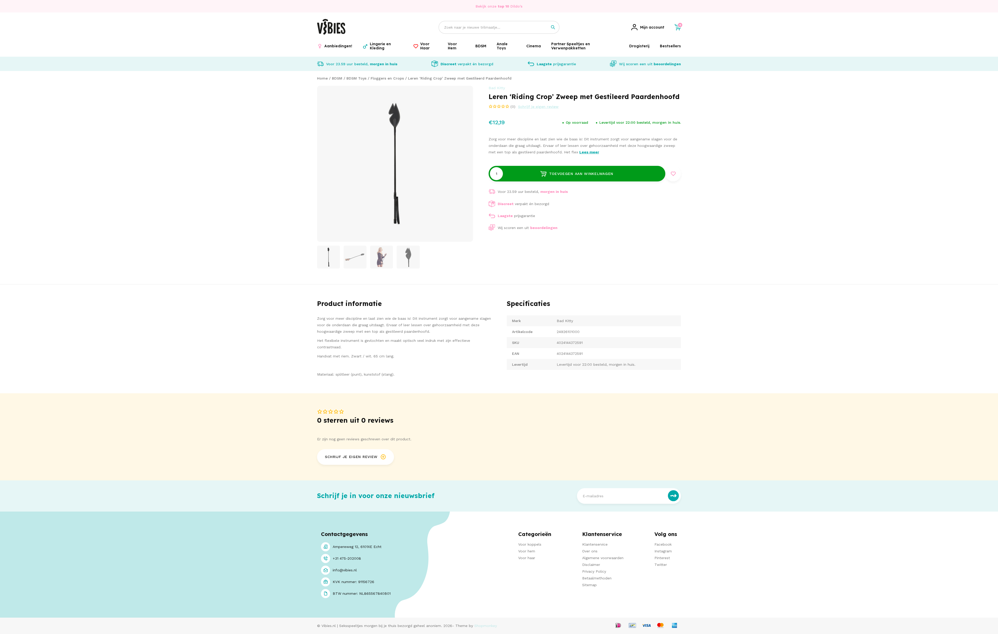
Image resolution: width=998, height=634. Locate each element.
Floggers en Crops (387, 78)
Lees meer (589, 152)
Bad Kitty (497, 88)
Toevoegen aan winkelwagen (581, 174)
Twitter (660, 565)
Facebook (663, 544)
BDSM (337, 78)
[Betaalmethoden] (618, 626)
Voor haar (526, 558)
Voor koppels (529, 544)
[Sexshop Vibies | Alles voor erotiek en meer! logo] (331, 33)
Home (322, 78)
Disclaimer (591, 565)
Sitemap (589, 585)
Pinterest (662, 558)
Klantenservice (595, 544)
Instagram (663, 551)
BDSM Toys (356, 78)
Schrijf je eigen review (538, 106)
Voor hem (526, 551)
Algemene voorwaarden (602, 558)
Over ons (590, 551)
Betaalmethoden (597, 578)
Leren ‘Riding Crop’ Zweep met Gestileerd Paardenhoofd (459, 78)
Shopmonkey (485, 626)
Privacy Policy (594, 571)
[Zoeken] (553, 27)
